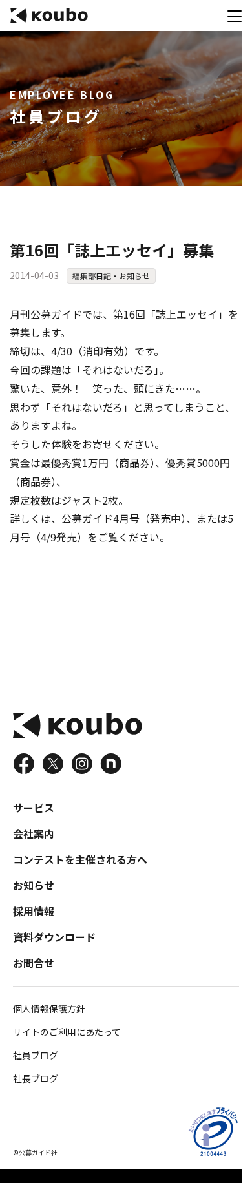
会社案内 (33, 833)
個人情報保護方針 (49, 1008)
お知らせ (33, 885)
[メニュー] (234, 15)
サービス (33, 807)
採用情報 (33, 911)
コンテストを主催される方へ (80, 859)
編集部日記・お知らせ (111, 275)
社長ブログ (35, 1078)
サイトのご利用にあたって (67, 1031)
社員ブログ (35, 1055)
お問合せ (33, 962)
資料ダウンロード (54, 937)
